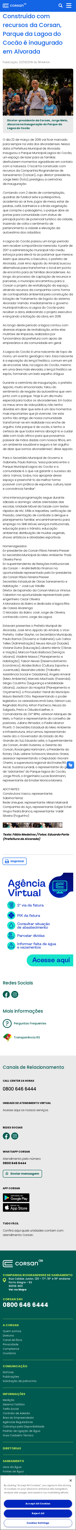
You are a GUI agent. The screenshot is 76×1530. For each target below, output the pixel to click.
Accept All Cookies (37, 1503)
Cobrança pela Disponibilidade (23, 1426)
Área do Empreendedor (18, 1418)
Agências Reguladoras (18, 1422)
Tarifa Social (11, 1409)
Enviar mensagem (25, 1174)
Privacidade (10, 1344)
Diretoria (8, 1335)
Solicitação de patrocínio (20, 1381)
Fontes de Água (13, 1471)
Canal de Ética (12, 1340)
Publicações (11, 1376)
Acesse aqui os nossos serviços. (26, 1110)
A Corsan (11, 1325)
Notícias (8, 1372)
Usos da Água (12, 1467)
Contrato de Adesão (16, 1413)
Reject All (38, 1513)
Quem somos (12, 1331)
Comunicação (15, 1366)
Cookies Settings (38, 1523)
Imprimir (17, 861)
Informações (14, 1394)
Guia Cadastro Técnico (18, 1435)
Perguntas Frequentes (30, 1023)
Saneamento (13, 1461)
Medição (8, 1400)
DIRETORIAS (12, 1448)
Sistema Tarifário (14, 1404)
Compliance (11, 1349)
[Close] (71, 1480)
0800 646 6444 (19, 1089)
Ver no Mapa (17, 1289)
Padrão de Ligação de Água (21, 1431)
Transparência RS (27, 1037)
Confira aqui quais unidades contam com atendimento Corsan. (33, 1232)
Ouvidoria (9, 1353)
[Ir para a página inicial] (14, 5)
